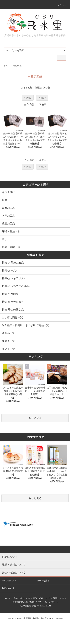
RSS (42, 606)
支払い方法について (22, 598)
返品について (58, 598)
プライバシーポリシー (47, 602)
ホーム (6, 66)
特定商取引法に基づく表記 (24, 602)
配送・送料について (41, 598)
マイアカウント (9, 580)
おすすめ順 (26, 87)
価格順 (38, 87)
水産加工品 (16, 66)
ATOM (48, 606)
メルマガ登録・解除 (27, 606)
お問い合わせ (8, 588)
